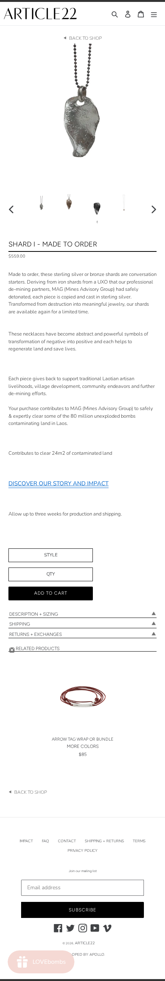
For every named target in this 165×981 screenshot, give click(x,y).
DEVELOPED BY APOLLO (82, 954)
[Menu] (153, 13)
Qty (50, 574)
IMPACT (26, 841)
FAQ (45, 841)
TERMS (139, 841)
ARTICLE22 (85, 943)
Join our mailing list (83, 871)
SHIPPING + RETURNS (104, 841)
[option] (41, 202)
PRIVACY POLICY (82, 850)
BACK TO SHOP (85, 38)
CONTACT (67, 841)
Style (51, 555)
